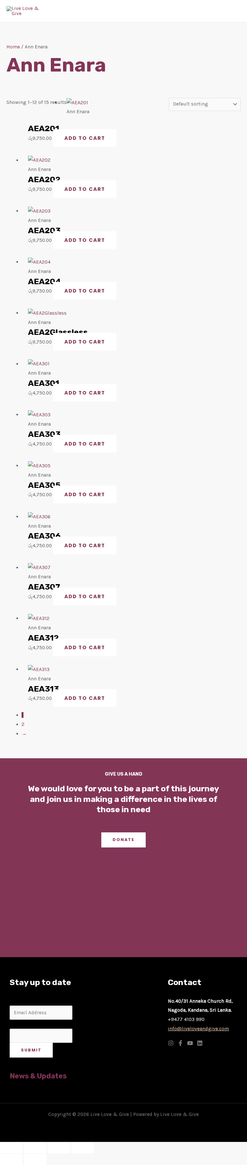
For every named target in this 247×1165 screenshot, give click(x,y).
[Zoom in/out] (11, 1148)
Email (18, 1001)
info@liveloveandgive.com (198, 1029)
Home (13, 47)
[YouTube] (190, 1043)
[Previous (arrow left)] (11, 1159)
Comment (21, 1024)
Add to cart (84, 138)
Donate (123, 839)
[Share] (59, 1148)
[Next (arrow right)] (35, 1159)
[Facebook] (180, 1043)
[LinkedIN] (200, 1043)
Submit (31, 1050)
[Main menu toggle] (234, 11)
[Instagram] (171, 1043)
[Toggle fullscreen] (35, 1148)
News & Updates (38, 1076)
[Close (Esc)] (82, 1148)
